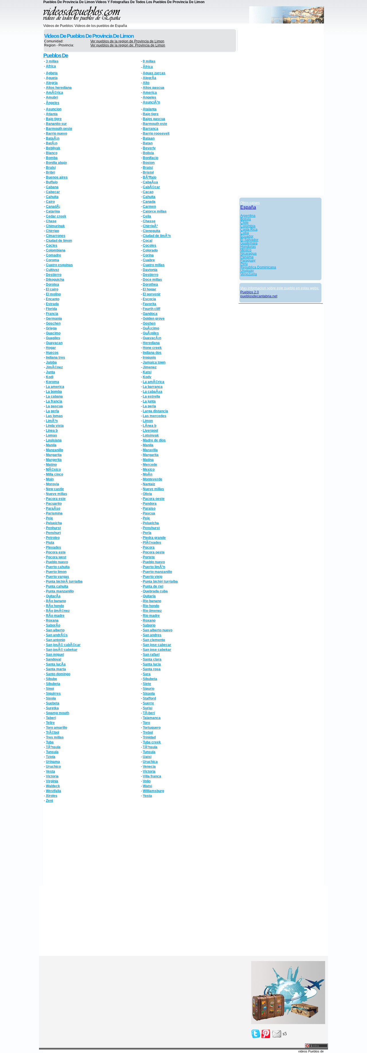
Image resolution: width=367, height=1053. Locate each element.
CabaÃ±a (150, 182)
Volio (147, 781)
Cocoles (149, 245)
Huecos (52, 353)
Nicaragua (248, 254)
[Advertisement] (92, 845)
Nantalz (149, 484)
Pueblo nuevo (57, 562)
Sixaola (149, 693)
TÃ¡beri (149, 713)
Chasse (149, 221)
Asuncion (53, 109)
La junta (149, 401)
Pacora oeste (154, 499)
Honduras (248, 247)
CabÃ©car (151, 187)
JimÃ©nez (54, 367)
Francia (52, 314)
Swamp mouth (57, 713)
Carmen (149, 207)
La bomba (54, 392)
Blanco (51, 153)
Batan (148, 143)
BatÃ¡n (51, 143)
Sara (147, 674)
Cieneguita (151, 231)
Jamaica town (154, 362)
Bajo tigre (151, 114)
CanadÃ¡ (53, 207)
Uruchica (150, 762)
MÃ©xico (53, 469)
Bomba (52, 158)
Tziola (50, 757)
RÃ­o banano (56, 601)
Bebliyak (53, 148)
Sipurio (148, 689)
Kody (147, 377)
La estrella (151, 396)
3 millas (52, 61)
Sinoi (50, 689)
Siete (147, 684)
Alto (146, 83)
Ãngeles (52, 103)
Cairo (50, 202)
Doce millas (152, 280)
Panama (246, 257)
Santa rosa (152, 669)
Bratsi (148, 168)
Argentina (247, 216)
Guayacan (54, 343)
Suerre (148, 703)
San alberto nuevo (157, 630)
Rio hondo (151, 606)
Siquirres (53, 693)
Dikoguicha (55, 280)
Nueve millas (153, 489)
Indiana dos (152, 353)
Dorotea (52, 284)
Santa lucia (152, 664)
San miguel (55, 655)
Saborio (149, 625)
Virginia (52, 781)
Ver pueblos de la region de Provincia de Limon (127, 41)
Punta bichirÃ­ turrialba (64, 581)
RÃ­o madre (55, 616)
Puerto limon (56, 572)
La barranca (153, 387)
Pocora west (56, 557)
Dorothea (150, 284)
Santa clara (152, 659)
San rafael (151, 655)
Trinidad (149, 737)
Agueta (52, 78)
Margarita (54, 455)
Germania (54, 319)
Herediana (151, 343)
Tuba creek (152, 742)
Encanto (52, 299)
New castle (55, 489)
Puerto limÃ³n (154, 567)
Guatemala (248, 243)
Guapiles (53, 338)
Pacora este (56, 499)
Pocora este (56, 552)
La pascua (54, 406)
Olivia (147, 494)
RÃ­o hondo (55, 606)
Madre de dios (154, 440)
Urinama (53, 762)
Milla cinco (54, 474)
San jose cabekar (157, 650)
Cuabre (149, 260)
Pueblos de (55, 55)
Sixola (51, 698)
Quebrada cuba (155, 591)
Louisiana (54, 440)
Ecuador (246, 236)
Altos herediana (59, 88)
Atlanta (52, 114)
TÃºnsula (53, 747)
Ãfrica (148, 67)
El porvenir (152, 294)
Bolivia (148, 153)
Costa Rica (248, 229)
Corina (148, 255)
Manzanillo (54, 450)
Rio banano (152, 601)
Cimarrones (55, 236)
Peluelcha (151, 523)
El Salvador (249, 240)
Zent (49, 801)
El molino (53, 294)
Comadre (53, 255)
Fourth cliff (151, 309)
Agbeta (52, 73)
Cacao (148, 192)
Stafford (149, 698)
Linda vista (55, 426)
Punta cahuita (57, 586)
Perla (147, 533)
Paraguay (247, 260)
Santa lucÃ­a (56, 664)
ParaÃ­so (53, 508)
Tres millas (55, 737)
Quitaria (149, 596)
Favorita (149, 304)
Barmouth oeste (59, 129)
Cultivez (52, 270)
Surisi (147, 708)
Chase (51, 221)
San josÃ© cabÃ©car (63, 645)
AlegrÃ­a (149, 78)
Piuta (50, 543)
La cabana (54, 396)
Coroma (52, 260)
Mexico (149, 469)
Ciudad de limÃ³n (157, 236)
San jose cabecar (157, 645)
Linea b (52, 431)
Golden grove (154, 319)
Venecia (149, 767)
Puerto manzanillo (157, 572)
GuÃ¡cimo (151, 328)
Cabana (52, 187)
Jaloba (51, 362)
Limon (148, 421)
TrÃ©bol (52, 732)
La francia (54, 401)
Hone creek (152, 348)
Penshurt (53, 533)
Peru (244, 264)
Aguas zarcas (154, 73)
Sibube (51, 679)
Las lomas (54, 416)
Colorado (150, 250)
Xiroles (51, 796)
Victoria (149, 771)
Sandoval (53, 659)
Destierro (53, 275)
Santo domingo (58, 674)
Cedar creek (56, 216)
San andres (152, 635)
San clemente (154, 640)
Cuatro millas (154, 265)
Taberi (51, 718)
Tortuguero (152, 728)
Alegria (52, 83)
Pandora (150, 504)
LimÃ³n (52, 421)
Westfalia (53, 791)
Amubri (52, 97)
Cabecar (53, 192)
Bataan (149, 138)
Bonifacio (150, 158)
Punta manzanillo (60, 591)
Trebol (148, 732)
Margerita (54, 460)
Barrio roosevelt (156, 133)
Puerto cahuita (58, 567)
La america (55, 387)
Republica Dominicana (258, 267)
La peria (149, 406)
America (150, 93)
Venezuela (248, 274)
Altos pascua (153, 88)
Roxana (52, 620)
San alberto (55, 630)
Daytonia (150, 270)
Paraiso (149, 508)
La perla (52, 411)
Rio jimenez (152, 611)
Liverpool (150, 431)
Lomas (51, 435)
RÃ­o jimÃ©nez (58, 611)
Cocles (51, 245)
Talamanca (152, 718)
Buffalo (52, 182)
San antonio (55, 640)
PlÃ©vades (152, 543)
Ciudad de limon (59, 241)
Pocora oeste (154, 552)
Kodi (49, 377)
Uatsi (147, 757)
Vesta (50, 771)
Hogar (51, 348)
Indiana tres (55, 357)
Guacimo (53, 333)
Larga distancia (155, 411)
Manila (51, 445)
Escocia (149, 299)
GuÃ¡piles (151, 333)
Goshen (149, 323)
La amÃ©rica (153, 382)
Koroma (52, 382)
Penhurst (53, 528)
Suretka (52, 708)
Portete (149, 557)
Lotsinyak (151, 435)
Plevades (53, 547)
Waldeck (53, 786)
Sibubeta (150, 679)
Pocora (149, 547)
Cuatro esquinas (59, 265)
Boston (149, 163)
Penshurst (151, 528)
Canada (149, 202)
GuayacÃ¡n (152, 338)
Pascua (149, 513)
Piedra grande (154, 538)
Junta (50, 372)
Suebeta (52, 703)
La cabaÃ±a (152, 392)
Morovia (52, 484)
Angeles (149, 97)
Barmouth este (155, 124)
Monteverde (152, 479)
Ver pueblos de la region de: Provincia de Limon (127, 45)
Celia (147, 216)
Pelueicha (54, 523)
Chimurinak (55, 226)
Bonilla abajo (56, 163)
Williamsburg (153, 791)
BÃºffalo (149, 177)
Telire (50, 723)
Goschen (53, 323)
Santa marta (56, 669)
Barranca (150, 129)
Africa (51, 66)
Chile (244, 223)
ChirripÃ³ (150, 226)
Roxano (149, 620)
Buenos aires (57, 177)
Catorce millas (155, 211)
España (248, 207)
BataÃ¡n (52, 138)
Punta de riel (153, 586)
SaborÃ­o (53, 625)
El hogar (149, 289)
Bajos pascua (154, 119)
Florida (51, 309)
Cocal (147, 241)
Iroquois (149, 357)
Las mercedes (154, 416)
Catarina (53, 211)
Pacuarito (54, 504)
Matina (148, 460)
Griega (51, 328)
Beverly (149, 148)
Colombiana (55, 250)
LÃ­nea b (149, 426)
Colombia (247, 226)
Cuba (244, 233)
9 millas (149, 61)
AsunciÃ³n (151, 102)
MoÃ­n (147, 474)
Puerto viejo (152, 577)
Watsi (147, 786)
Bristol (148, 172)
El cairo (52, 289)
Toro (146, 723)
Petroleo (53, 538)
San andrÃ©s (57, 635)
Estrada (52, 304)
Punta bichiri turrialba (160, 581)
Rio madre (151, 616)
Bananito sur (56, 124)
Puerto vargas (57, 577)
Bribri (50, 172)
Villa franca (152, 776)
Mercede (150, 465)
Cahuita (52, 197)
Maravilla (150, 450)
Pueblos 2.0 (249, 292)
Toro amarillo (56, 728)
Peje (49, 518)
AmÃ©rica (54, 93)
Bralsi (51, 168)
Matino (51, 465)
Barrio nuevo (56, 133)
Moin (50, 479)
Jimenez (150, 367)
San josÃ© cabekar (61, 650)
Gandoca (150, 314)
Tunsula (52, 752)
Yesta (147, 796)
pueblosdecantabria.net (258, 296)
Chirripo (52, 231)
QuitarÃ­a (53, 596)
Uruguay (247, 271)
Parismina (54, 513)
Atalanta (150, 109)
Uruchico (53, 767)
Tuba (50, 742)
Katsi (147, 372)
